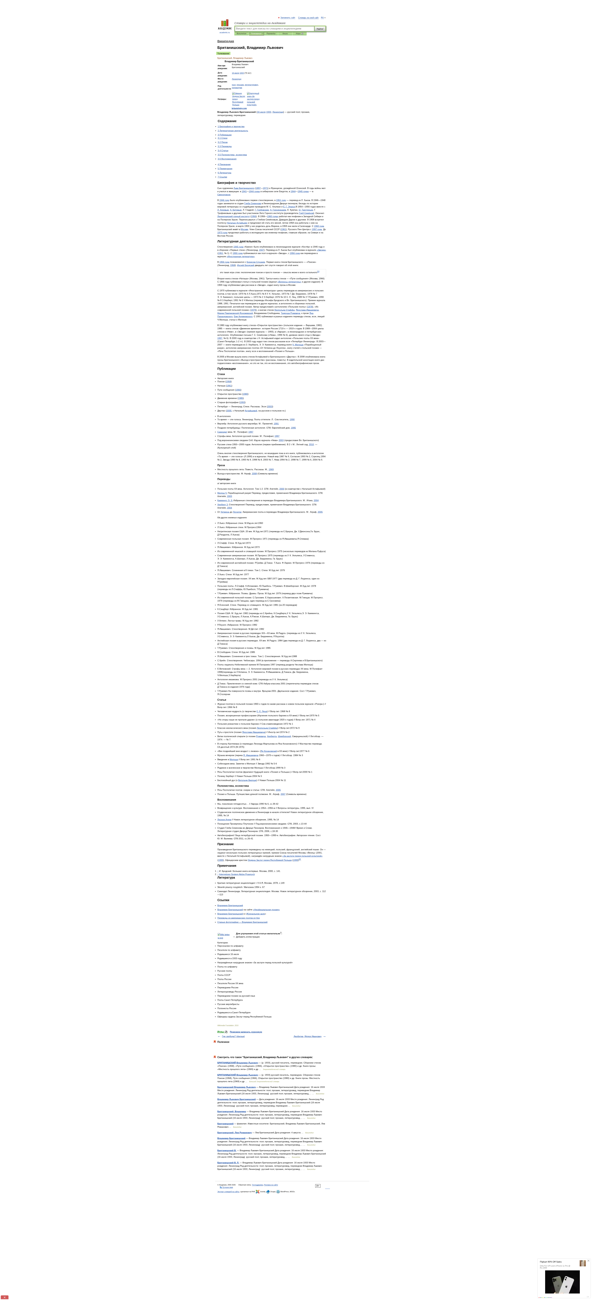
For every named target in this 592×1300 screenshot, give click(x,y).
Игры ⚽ (299, 34)
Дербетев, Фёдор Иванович (307, 1036)
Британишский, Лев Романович (234, 1132)
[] (318, 271)
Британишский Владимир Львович (236, 1087)
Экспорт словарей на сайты (228, 1192)
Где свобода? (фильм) (233, 1036)
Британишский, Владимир (231, 1111)
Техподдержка (257, 1185)
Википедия (241, 34)
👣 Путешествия (226, 1187)
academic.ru (225, 32)
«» (321, 250)
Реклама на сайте (271, 1185)
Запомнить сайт (288, 18)
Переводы (270, 34)
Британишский (225, 1123)
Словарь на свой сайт (308, 18)
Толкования (256, 34)
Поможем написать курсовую (246, 1032)
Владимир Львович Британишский (236, 1099)
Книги (285, 34)
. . (289, 206)
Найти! (320, 29)
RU (322, 18)
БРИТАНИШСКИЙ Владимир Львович (237, 1062)
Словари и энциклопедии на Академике (260, 23)
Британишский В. (226, 1150)
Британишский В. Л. (228, 1162)
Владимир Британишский (231, 1138)
